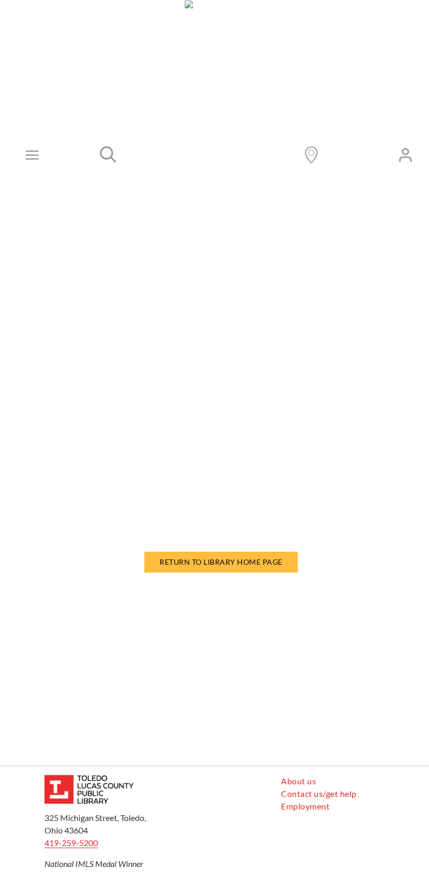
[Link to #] (108, 154)
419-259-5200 (71, 843)
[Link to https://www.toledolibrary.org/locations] (311, 154)
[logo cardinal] (88, 779)
